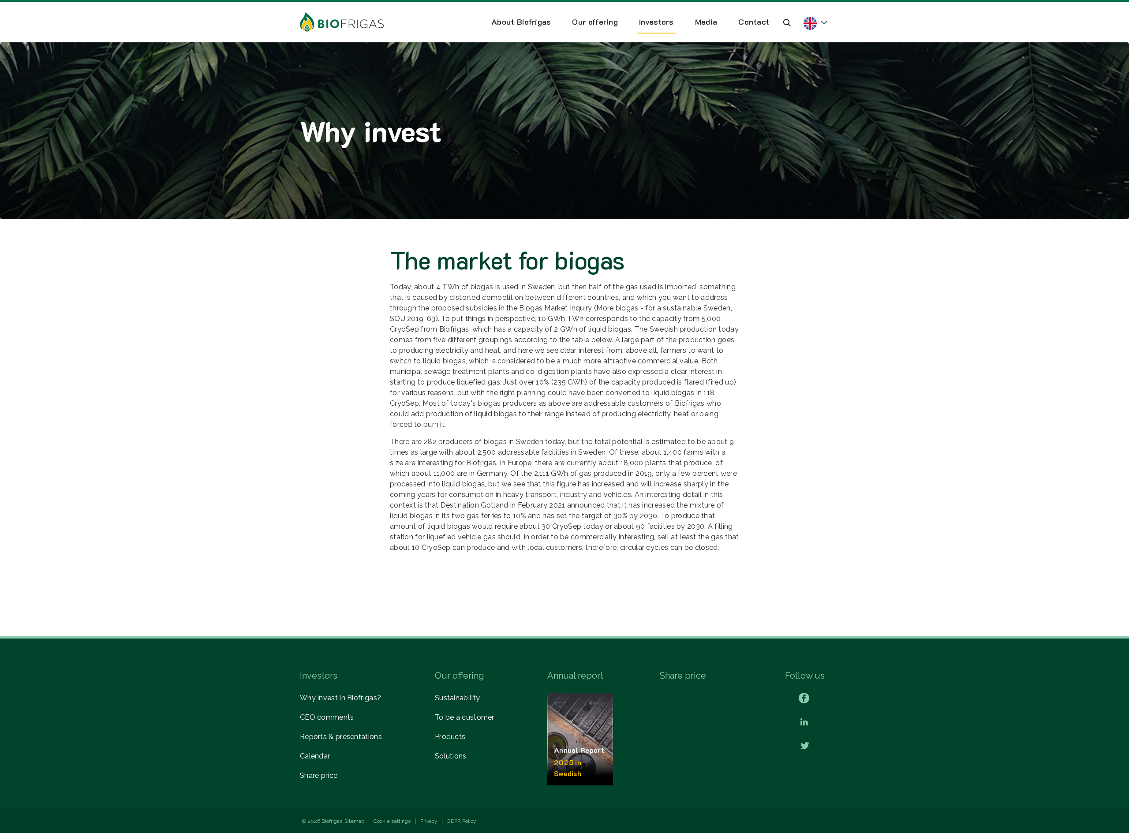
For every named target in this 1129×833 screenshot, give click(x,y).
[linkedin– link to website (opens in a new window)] (804, 722)
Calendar (315, 756)
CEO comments (327, 717)
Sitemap (354, 821)
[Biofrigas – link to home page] (342, 22)
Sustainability (457, 698)
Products (450, 736)
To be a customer (464, 717)
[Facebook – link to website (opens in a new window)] (804, 698)
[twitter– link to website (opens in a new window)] (804, 746)
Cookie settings (392, 821)
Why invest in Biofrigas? (340, 698)
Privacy (428, 821)
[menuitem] (521, 22)
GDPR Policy (461, 821)
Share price (318, 775)
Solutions (451, 756)
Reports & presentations (341, 736)
